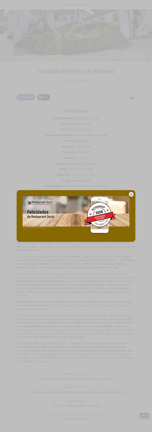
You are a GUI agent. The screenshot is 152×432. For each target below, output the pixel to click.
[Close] (131, 194)
